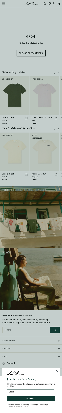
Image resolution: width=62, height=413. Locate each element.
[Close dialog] (57, 371)
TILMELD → (31, 399)
